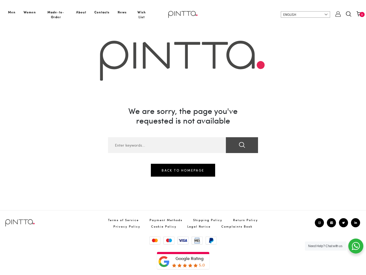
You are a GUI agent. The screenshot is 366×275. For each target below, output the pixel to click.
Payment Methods (166, 220)
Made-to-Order (55, 14)
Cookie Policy (164, 226)
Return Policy (245, 220)
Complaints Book (237, 226)
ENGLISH (289, 14)
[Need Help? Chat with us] (355, 246)
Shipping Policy (207, 220)
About (81, 12)
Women (30, 12)
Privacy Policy (126, 226)
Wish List (141, 14)
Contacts (102, 12)
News (122, 12)
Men (12, 12)
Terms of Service (123, 220)
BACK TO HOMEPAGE (183, 170)
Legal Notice (199, 226)
